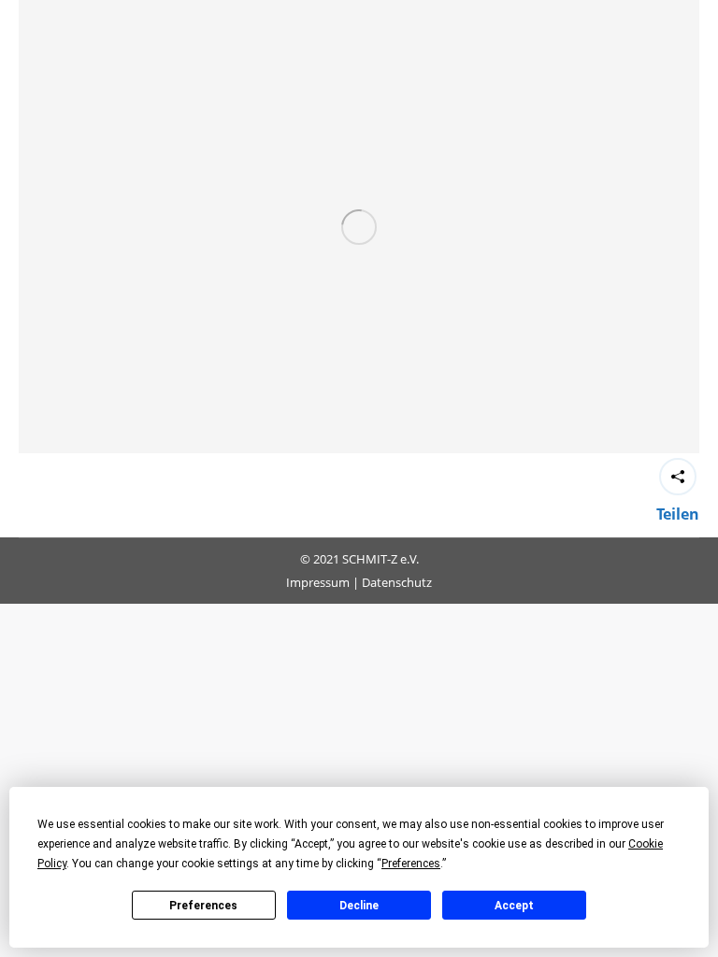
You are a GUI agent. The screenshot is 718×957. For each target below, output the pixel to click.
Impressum (318, 582)
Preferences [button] (410, 863)
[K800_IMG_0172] (359, 226)
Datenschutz (397, 582)
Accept (514, 905)
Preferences (203, 905)
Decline (359, 905)
